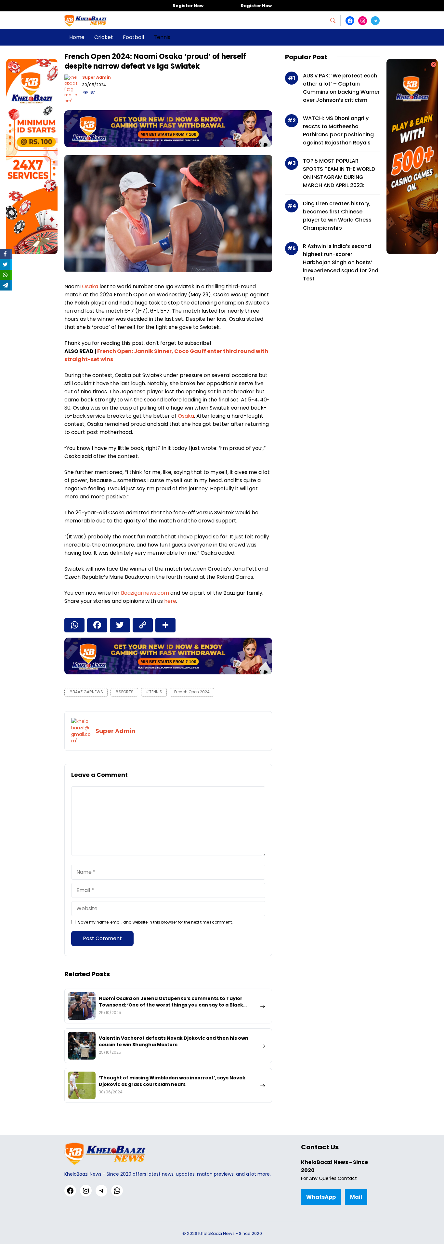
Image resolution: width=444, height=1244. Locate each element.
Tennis (162, 37)
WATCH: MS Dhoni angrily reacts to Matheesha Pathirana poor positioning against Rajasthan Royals (338, 130)
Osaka (90, 286)
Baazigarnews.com (145, 593)
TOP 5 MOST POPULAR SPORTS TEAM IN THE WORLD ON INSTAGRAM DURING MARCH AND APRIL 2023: (339, 173)
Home (77, 37)
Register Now (188, 6)
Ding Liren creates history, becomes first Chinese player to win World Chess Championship (337, 216)
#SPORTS (124, 692)
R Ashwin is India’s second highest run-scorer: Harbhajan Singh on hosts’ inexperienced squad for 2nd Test (340, 262)
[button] (335, 20)
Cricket (103, 37)
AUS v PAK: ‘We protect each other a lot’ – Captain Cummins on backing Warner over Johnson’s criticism (341, 88)
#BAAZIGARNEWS (86, 692)
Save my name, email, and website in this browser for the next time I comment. (155, 922)
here (170, 601)
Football (133, 37)
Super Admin (96, 77)
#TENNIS (154, 692)
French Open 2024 (192, 692)
